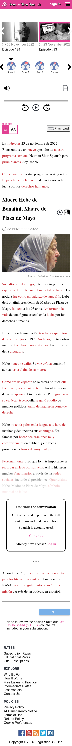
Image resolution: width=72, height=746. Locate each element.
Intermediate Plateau (18, 686)
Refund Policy (14, 719)
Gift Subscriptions (16, 661)
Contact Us (12, 693)
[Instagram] (50, 733)
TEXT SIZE (7, 124)
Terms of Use (13, 715)
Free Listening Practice (20, 682)
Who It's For (12, 674)
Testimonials (13, 690)
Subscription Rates (17, 653)
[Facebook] (21, 733)
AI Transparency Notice (20, 711)
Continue (36, 535)
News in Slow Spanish (10, 4)
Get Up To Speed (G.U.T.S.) (35, 623)
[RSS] (36, 733)
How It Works (13, 678)
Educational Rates (17, 657)
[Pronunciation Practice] (67, 212)
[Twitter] (43, 733)
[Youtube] (29, 733)
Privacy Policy (14, 707)
